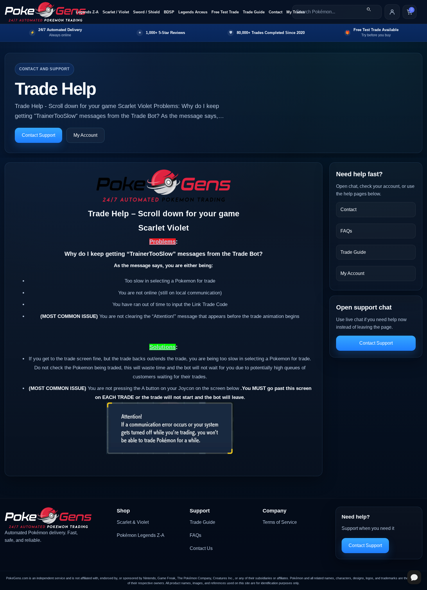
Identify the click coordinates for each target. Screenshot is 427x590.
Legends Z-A (87, 12)
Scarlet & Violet (133, 522)
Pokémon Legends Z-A (140, 535)
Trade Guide (254, 12)
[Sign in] (392, 11)
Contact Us (201, 548)
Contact (275, 12)
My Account (85, 135)
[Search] (368, 9)
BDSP (169, 12)
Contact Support (38, 135)
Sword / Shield (146, 12)
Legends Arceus (192, 12)
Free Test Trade (225, 12)
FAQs (346, 231)
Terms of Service (280, 522)
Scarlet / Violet (116, 12)
